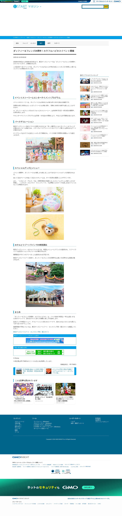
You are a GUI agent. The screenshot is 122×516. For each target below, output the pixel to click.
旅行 (28, 37)
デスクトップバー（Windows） (43, 423)
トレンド (25, 43)
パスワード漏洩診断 (47, 464)
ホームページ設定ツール (41, 428)
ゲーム (17, 432)
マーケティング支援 (58, 503)
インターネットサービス (17, 503)
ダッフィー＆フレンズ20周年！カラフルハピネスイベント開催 (53, 37)
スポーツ (57, 43)
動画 (16, 430)
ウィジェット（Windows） (42, 421)
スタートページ (19, 421)
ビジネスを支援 (41, 503)
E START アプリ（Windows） (43, 425)
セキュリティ (49, 503)
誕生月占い (18, 426)
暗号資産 (84, 503)
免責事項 (98, 420)
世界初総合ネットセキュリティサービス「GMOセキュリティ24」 (26, 464)
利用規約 (98, 418)
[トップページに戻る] (20, 6)
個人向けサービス (92, 503)
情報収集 (72, 503)
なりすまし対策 (74, 466)
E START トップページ (19, 37)
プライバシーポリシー (102, 422)
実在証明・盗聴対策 (16, 466)
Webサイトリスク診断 (58, 464)
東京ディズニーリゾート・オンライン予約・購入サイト (31, 332)
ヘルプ (73, 421)
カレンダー (18, 425)
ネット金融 (78, 503)
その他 (99, 503)
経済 (49, 43)
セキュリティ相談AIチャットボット (72, 464)
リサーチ (66, 503)
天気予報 (17, 423)
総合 (17, 43)
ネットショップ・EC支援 (30, 503)
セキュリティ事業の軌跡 (85, 466)
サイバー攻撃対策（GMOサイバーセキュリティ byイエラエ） (36, 466)
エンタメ (33, 43)
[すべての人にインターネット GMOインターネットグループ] (108, 1)
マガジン (33, 37)
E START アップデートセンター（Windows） (47, 426)
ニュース (17, 428)
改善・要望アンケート (77, 423)
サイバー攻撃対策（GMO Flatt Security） (60, 466)
